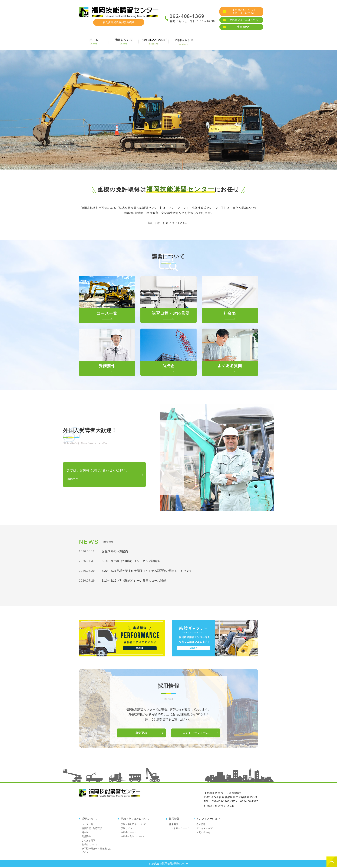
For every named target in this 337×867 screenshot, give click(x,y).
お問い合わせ (203, 832)
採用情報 (243, 41)
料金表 (85, 832)
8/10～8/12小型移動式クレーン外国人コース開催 (134, 580)
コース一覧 (87, 824)
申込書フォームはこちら (244, 19)
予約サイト (126, 828)
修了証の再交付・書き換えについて (96, 850)
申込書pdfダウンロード (132, 836)
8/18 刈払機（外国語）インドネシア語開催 (131, 560)
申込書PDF (243, 26)
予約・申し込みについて (133, 824)
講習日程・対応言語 (92, 828)
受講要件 (86, 836)
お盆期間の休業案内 (115, 551)
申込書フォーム (129, 832)
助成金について (90, 844)
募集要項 (141, 732)
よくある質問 (88, 840)
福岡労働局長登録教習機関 (118, 22)
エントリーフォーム (196, 732)
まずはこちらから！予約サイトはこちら (244, 11)
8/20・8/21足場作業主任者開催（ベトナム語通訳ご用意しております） (148, 570)
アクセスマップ (204, 828)
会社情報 (213, 41)
